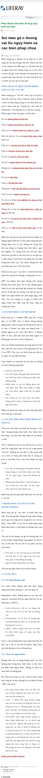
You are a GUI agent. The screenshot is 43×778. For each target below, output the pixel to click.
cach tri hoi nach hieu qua (23, 228)
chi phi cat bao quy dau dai (20, 151)
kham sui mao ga (22, 194)
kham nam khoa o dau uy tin (21, 125)
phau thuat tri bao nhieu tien (23, 162)
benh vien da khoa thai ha (13, 756)
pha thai (14, 177)
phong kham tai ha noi (18, 119)
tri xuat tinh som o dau (31, 136)
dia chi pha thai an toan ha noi (26, 188)
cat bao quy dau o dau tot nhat (24, 145)
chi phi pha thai (15, 183)
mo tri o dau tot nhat (19, 157)
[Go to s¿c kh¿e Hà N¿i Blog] (12, 8)
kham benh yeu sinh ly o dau (26, 130)
